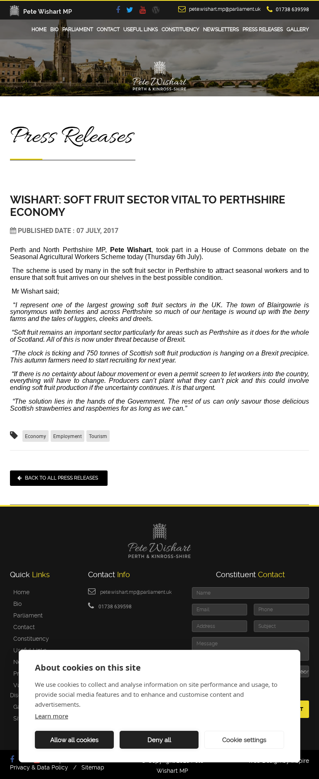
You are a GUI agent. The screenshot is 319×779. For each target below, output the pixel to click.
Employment (67, 436)
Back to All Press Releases (61, 478)
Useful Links (140, 29)
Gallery (298, 29)
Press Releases (263, 29)
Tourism (98, 436)
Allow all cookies (74, 740)
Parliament (77, 29)
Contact (108, 29)
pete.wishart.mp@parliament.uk (224, 9)
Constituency (180, 29)
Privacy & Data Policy (39, 767)
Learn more (51, 716)
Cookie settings (244, 740)
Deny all (159, 740)
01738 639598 (292, 9)
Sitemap (92, 767)
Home (39, 29)
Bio (54, 29)
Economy (35, 436)
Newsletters (221, 29)
